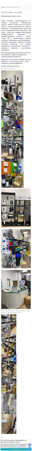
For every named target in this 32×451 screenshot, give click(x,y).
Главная (3, 7)
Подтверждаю (16, 449)
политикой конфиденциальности (20, 447)
